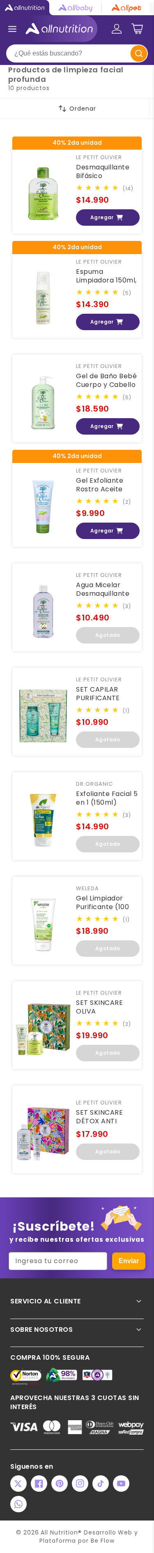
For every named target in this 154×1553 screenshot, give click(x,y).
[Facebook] (39, 1483)
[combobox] (77, 53)
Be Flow (103, 1541)
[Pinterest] (59, 1483)
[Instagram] (80, 1483)
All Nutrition (59, 1532)
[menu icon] (12, 29)
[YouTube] (121, 1483)
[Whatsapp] (18, 1504)
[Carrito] (137, 29)
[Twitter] (18, 1483)
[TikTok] (101, 1483)
